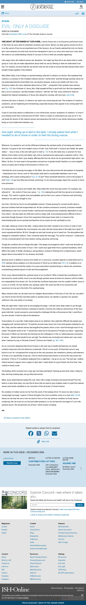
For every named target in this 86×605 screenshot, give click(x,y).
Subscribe (70, 2)
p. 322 (41, 192)
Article (5, 21)
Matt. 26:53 (75, 395)
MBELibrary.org (35, 579)
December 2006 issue (18, 34)
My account (62, 557)
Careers (4, 573)
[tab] (15, 524)
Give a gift (61, 566)
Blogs (32, 533)
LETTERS (50, 461)
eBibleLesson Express (66, 536)
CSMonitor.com (35, 576)
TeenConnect (35, 530)
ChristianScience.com (37, 560)
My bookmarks (63, 526)
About (4, 557)
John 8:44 (70, 95)
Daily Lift (33, 573)
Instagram (5, 579)
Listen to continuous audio (48, 515)
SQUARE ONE (69, 463)
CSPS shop (62, 570)
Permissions (79, 588)
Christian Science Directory (67, 533)
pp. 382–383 (58, 340)
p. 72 (45, 152)
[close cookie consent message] (82, 595)
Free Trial (61, 563)
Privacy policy (69, 588)
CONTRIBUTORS (37, 461)
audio (38, 549)
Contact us (5, 563)
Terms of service (57, 588)
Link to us (5, 566)
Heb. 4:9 (9, 180)
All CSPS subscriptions (66, 573)
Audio (32, 542)
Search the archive (64, 530)
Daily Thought (63, 542)
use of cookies (23, 598)
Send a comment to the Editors (18, 418)
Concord (61, 539)
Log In (81, 2)
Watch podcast (38, 545)
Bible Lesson (34, 566)
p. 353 (9, 88)
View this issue (11, 463)
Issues (32, 526)
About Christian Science (38, 557)
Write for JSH (6, 560)
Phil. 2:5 (65, 263)
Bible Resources (35, 570)
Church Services (35, 563)
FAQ (3, 570)
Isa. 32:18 (36, 177)
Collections (34, 539)
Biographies (34, 536)
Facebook (5, 576)
